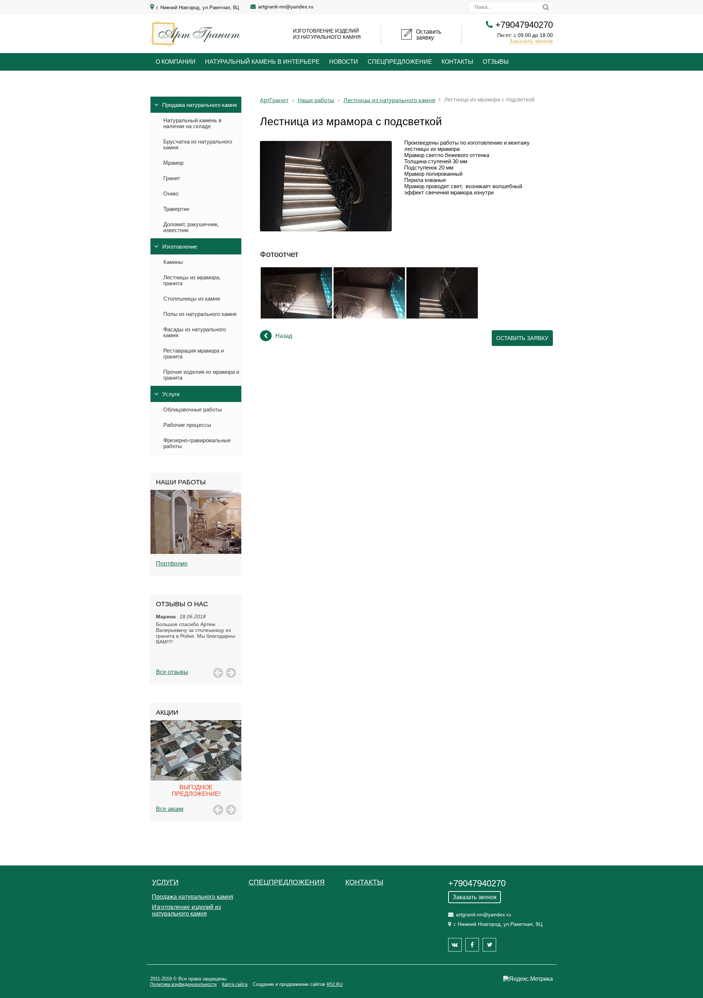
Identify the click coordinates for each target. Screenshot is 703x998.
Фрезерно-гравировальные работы (197, 443)
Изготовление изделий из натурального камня (186, 910)
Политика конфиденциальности (183, 984)
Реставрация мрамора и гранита (193, 354)
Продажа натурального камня (199, 105)
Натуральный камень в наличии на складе (192, 123)
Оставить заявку (522, 338)
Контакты (457, 62)
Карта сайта (235, 984)
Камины (173, 262)
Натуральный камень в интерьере (262, 62)
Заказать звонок (531, 41)
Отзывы (496, 62)
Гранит (171, 178)
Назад (283, 336)
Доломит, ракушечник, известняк (191, 227)
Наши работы (316, 100)
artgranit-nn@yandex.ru (285, 7)
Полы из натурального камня (200, 314)
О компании (176, 62)
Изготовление (179, 247)
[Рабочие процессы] (195, 530)
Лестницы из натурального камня (389, 100)
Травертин (176, 209)
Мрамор (173, 163)
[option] (195, 530)
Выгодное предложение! (196, 790)
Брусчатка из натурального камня (197, 144)
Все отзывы (172, 672)
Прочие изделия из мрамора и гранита (201, 375)
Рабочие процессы (187, 425)
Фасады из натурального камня (194, 332)
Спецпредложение (400, 62)
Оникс (171, 194)
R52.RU (335, 984)
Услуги (170, 394)
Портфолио (171, 564)
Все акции (169, 809)
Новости (343, 62)
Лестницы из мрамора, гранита (191, 280)
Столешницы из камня (191, 299)
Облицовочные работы (192, 410)
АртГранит (274, 100)
